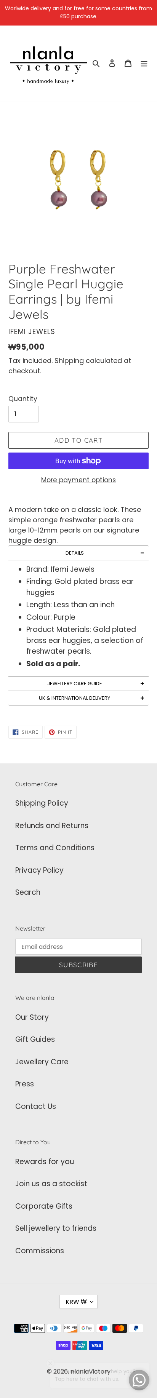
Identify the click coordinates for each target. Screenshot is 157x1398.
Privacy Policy (39, 870)
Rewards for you (44, 1161)
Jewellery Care (42, 1062)
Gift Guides (35, 1039)
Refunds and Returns (51, 826)
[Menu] (144, 63)
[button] (78, 552)
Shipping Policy (41, 803)
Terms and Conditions (55, 848)
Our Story (32, 1017)
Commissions (39, 1251)
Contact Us (35, 1106)
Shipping (69, 360)
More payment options (78, 480)
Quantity (22, 398)
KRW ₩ (76, 1301)
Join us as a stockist (51, 1184)
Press (24, 1084)
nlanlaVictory (90, 1371)
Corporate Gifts (43, 1206)
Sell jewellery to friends (55, 1228)
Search (27, 892)
